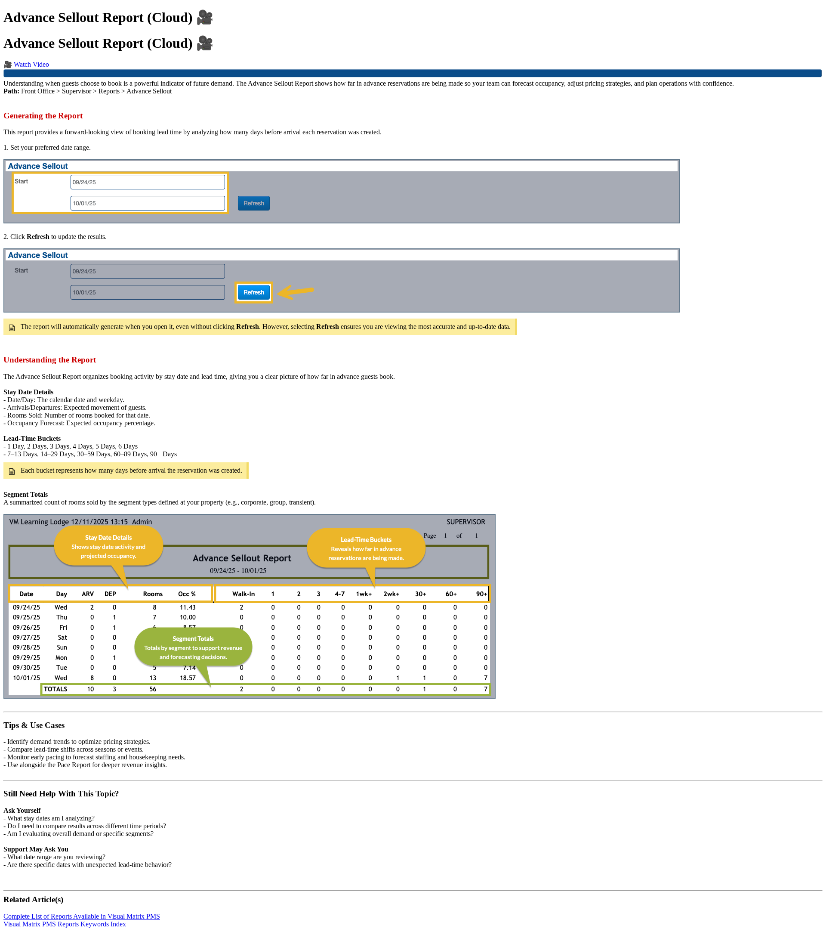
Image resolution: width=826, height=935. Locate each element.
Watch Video (31, 64)
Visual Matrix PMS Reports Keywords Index (64, 924)
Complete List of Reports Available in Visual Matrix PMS (81, 916)
